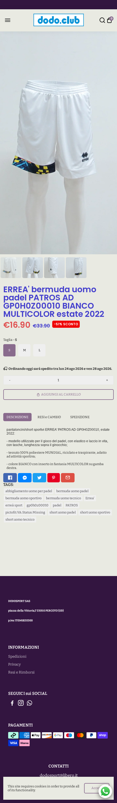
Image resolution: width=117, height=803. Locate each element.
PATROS (72, 505)
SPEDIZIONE (80, 417)
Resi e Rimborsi (21, 672)
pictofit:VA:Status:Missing (25, 512)
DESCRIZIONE (17, 417)
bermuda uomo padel (72, 491)
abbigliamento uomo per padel (28, 491)
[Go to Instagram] (20, 703)
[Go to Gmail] (68, 477)
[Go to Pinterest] (53, 477)
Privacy (14, 664)
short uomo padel (63, 512)
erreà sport (13, 505)
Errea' (89, 498)
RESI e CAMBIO (49, 417)
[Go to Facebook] (10, 477)
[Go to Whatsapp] (29, 703)
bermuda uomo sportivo (23, 498)
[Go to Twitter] (39, 477)
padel (57, 505)
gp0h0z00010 (37, 505)
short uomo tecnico (20, 519)
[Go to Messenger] (25, 477)
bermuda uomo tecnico (63, 498)
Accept (96, 788)
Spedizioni (17, 656)
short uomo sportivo (95, 512)
